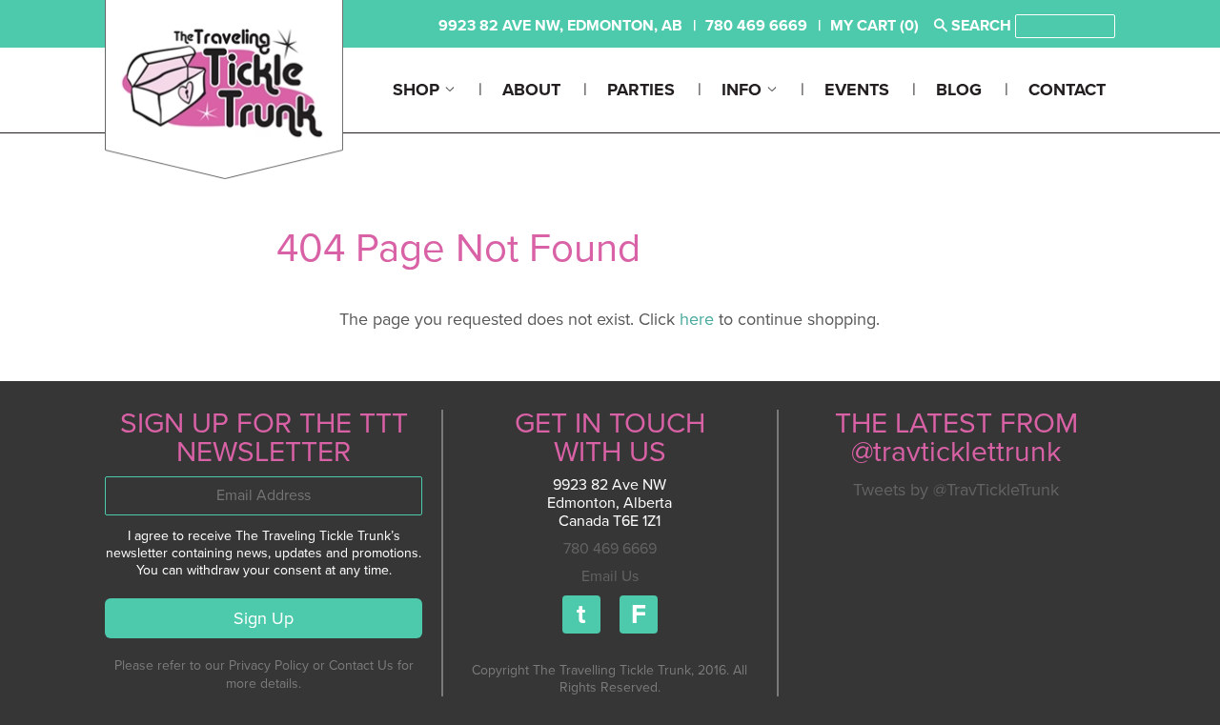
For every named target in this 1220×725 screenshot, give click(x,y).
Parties (641, 89)
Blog (959, 89)
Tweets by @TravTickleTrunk (956, 489)
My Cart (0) (874, 25)
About (531, 89)
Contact (1067, 89)
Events (856, 89)
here (697, 319)
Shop (418, 89)
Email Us (610, 576)
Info (744, 89)
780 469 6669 (610, 548)
